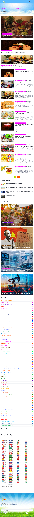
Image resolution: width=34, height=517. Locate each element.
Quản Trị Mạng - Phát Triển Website (17, 372)
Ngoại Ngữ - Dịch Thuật (17, 333)
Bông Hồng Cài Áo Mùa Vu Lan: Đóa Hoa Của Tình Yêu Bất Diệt (13, 52)
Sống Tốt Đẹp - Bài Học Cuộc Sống (7, 222)
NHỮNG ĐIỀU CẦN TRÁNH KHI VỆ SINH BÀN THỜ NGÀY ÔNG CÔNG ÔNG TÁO (16, 67)
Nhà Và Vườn (17, 378)
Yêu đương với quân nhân (10, 195)
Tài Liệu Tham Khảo (17, 386)
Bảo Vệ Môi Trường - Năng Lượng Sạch (17, 394)
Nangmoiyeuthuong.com (19, 503)
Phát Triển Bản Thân (17, 384)
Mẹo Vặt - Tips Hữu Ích (17, 318)
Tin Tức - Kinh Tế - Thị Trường (17, 323)
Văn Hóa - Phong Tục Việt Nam (6, 50)
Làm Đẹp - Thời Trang (17, 310)
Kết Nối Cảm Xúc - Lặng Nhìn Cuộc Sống (17, 314)
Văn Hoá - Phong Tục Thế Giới (17, 353)
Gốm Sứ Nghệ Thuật (17, 407)
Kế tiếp (18, 176)
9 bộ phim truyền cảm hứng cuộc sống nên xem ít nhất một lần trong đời (19, 187)
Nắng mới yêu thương (13, 503)
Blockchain (17, 390)
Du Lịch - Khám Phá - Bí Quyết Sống (17, 300)
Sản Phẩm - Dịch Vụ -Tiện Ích (17, 331)
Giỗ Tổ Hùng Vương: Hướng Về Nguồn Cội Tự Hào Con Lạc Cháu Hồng (24, 103)
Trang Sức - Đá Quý (17, 361)
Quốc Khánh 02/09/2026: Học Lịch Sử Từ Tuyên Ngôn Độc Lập (16, 247)
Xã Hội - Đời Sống (17, 396)
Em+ (17, 349)
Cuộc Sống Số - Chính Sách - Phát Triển (17, 409)
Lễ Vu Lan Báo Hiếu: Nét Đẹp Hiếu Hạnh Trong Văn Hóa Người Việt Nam (24, 125)
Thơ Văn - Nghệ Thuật (17, 316)
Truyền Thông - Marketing (17, 374)
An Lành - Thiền (17, 312)
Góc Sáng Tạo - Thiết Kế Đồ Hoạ (17, 329)
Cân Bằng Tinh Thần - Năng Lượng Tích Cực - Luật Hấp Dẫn (17, 368)
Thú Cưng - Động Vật (17, 380)
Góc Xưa (17, 357)
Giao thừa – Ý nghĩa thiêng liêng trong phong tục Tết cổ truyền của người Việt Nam (17, 36)
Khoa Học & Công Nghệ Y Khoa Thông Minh (17, 425)
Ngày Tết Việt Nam (17, 419)
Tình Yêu (17, 337)
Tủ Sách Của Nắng (17, 355)
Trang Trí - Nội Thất (17, 345)
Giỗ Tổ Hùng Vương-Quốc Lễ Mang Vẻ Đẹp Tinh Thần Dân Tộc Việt (24, 147)
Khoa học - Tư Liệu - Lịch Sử (6, 245)
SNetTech (15, 504)
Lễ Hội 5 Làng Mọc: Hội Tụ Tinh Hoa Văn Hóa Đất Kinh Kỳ (24, 83)
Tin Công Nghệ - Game (17, 417)
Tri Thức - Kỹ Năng (17, 308)
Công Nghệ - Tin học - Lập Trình (17, 335)
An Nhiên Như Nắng (17, 366)
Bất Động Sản (17, 376)
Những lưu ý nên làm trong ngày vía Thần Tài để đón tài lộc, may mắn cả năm (24, 168)
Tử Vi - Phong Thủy (17, 339)
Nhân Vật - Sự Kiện (17, 364)
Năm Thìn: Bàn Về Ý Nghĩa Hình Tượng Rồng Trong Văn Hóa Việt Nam (24, 113)
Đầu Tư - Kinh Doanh (17, 400)
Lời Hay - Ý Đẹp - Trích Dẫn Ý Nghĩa (17, 325)
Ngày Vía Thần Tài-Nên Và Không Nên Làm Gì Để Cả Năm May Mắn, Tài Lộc (24, 157)
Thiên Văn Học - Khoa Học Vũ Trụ (17, 415)
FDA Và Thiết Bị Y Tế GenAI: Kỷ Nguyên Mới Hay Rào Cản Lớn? (16, 270)
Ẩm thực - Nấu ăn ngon (17, 343)
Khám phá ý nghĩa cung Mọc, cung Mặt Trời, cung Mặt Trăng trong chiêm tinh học (19, 192)
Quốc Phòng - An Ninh (17, 402)
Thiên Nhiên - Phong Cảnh (17, 351)
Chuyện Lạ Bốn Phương (17, 413)
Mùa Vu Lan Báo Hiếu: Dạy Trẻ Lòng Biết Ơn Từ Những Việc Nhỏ (16, 224)
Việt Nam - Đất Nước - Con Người (17, 359)
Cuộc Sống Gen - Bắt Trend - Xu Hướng (17, 421)
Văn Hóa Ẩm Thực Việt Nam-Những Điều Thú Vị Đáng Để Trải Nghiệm (24, 137)
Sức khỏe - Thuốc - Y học (6, 268)
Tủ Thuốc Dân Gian (17, 398)
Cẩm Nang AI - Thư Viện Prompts (17, 423)
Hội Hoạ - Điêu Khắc (17, 362)
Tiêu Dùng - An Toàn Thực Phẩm (17, 411)
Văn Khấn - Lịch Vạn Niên (17, 392)
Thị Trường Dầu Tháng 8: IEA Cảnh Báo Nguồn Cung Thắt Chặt (16, 293)
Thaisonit (12, 504)
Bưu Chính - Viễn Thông (17, 388)
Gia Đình (17, 306)
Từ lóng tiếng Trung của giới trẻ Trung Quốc (14, 183)
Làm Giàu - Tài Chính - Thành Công (17, 327)
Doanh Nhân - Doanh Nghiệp (17, 370)
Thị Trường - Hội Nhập (17, 405)
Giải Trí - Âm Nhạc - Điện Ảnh (17, 321)
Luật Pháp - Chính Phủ (17, 382)
